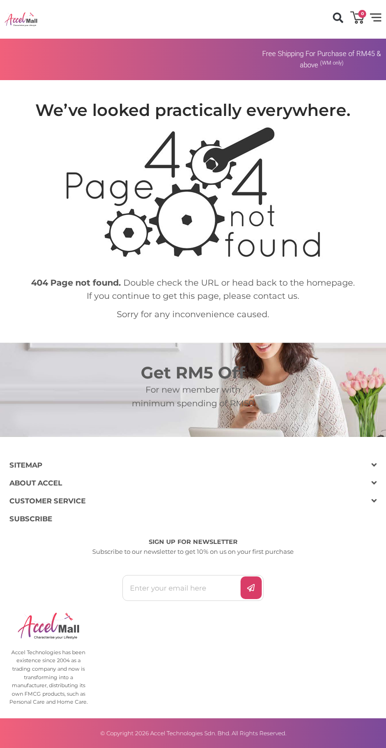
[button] (338, 18)
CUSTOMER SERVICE (47, 500)
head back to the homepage (292, 283)
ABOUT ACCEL (35, 482)
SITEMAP (25, 464)
